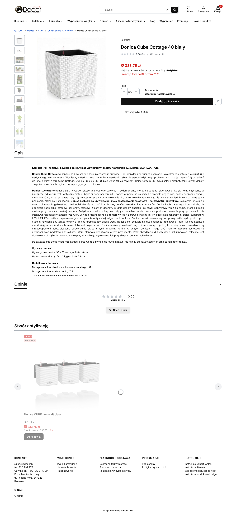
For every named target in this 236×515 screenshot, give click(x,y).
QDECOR (18, 30)
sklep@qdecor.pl (23, 463)
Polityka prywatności (154, 467)
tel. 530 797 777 (23, 467)
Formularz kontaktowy (26, 474)
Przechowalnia (65, 470)
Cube (41, 30)
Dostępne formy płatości (113, 463)
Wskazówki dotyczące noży (200, 470)
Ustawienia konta (66, 467)
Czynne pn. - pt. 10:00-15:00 (31, 470)
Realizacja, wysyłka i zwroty (115, 470)
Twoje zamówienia (67, 463)
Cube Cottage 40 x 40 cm (60, 30)
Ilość (123, 85)
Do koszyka (34, 436)
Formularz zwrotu (110, 467)
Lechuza (125, 39)
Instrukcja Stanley (195, 467)
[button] (174, 10)
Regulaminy (148, 463)
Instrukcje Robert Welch (198, 463)
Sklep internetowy (117, 510)
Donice (30, 30)
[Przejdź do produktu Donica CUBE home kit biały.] (67, 372)
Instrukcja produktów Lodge (201, 474)
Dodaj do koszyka (167, 101)
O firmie (18, 495)
